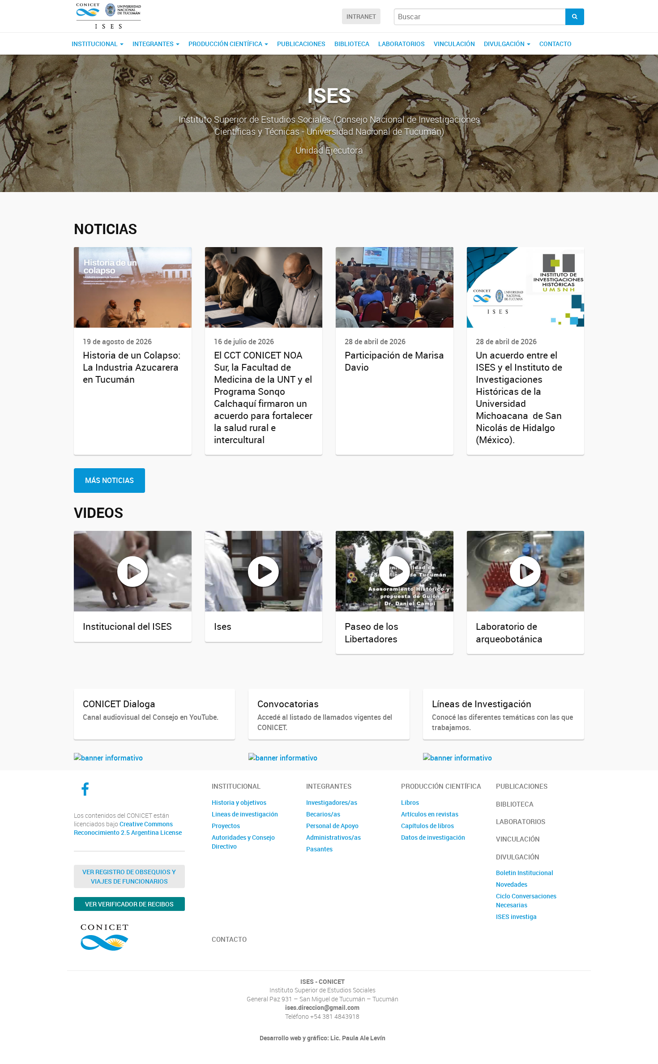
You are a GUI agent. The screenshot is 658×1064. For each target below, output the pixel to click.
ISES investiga (516, 916)
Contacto (555, 43)
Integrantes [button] (153, 43)
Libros (410, 802)
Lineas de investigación (245, 814)
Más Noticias (109, 480)
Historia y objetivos (239, 802)
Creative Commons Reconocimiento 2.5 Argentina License (128, 828)
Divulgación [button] (505, 43)
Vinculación (454, 43)
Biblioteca (351, 43)
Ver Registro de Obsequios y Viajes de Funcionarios (129, 876)
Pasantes (319, 849)
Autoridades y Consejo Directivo (243, 841)
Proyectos (226, 825)
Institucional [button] (95, 43)
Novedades (511, 884)
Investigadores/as (331, 802)
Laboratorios (401, 43)
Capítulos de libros (427, 825)
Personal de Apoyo (332, 825)
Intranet (361, 16)
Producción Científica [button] (226, 43)
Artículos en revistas (429, 814)
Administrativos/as (333, 837)
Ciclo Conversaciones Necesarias (526, 900)
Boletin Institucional (524, 872)
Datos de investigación (433, 837)
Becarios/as (323, 814)
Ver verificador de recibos (129, 904)
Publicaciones (301, 43)
